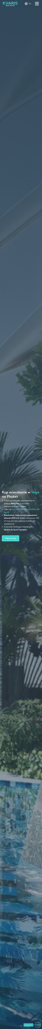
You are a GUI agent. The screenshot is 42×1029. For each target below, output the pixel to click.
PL (30, 3)
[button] (10, 538)
